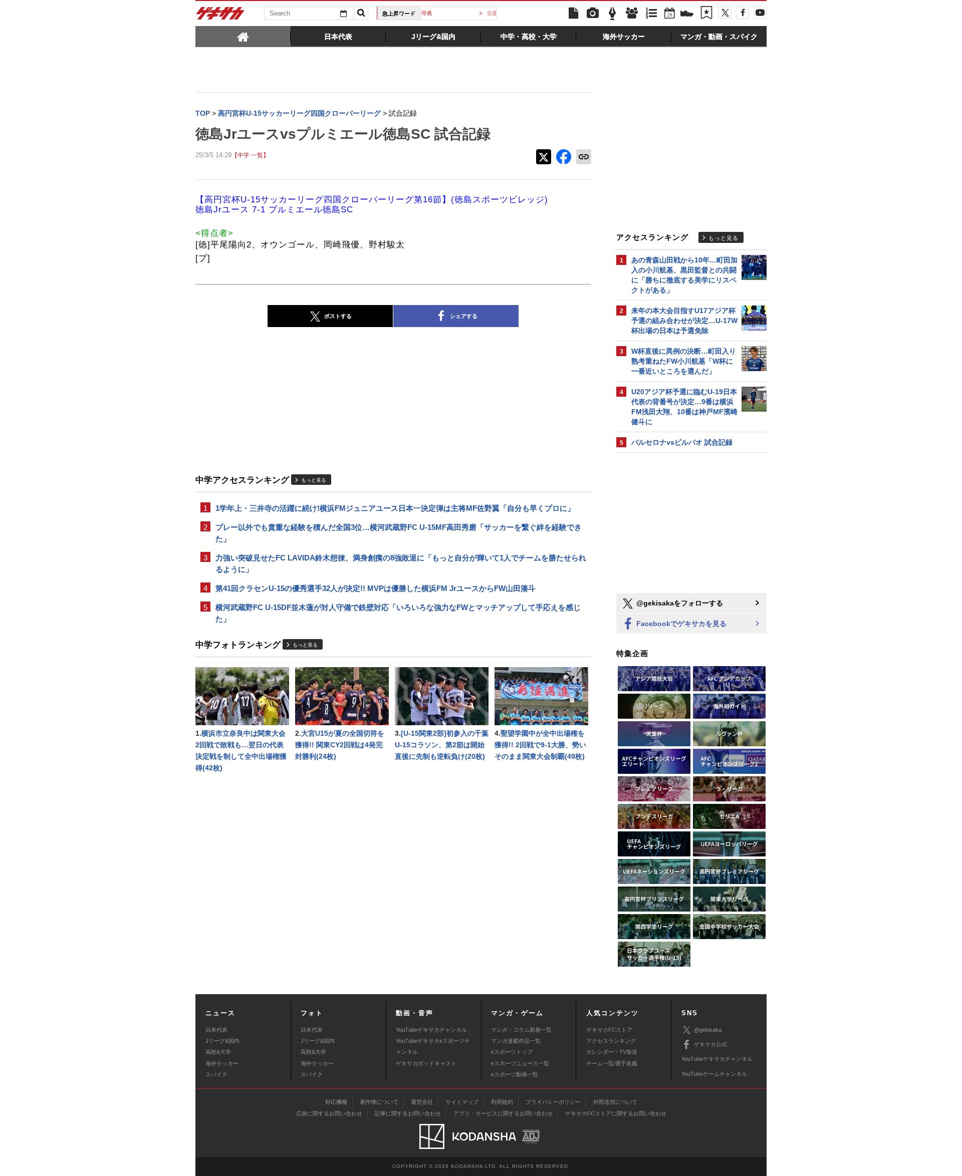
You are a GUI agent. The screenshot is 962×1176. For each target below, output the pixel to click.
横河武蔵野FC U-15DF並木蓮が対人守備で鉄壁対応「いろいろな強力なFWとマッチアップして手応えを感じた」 (398, 613)
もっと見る (313, 480)
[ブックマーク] (706, 13)
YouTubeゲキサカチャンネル (431, 1030)
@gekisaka (708, 1030)
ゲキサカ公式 (710, 1044)
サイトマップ (461, 1102)
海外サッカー (221, 1063)
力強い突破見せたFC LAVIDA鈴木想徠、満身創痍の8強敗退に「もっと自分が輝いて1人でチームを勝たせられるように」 (400, 563)
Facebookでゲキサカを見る (680, 624)
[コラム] (612, 13)
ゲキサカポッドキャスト (426, 1063)
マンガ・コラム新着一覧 (521, 1030)
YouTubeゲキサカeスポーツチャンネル (433, 1046)
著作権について (379, 1102)
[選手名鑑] (631, 13)
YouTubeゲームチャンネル (714, 1074)
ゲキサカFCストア (609, 1030)
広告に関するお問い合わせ (329, 1113)
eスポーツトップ (512, 1052)
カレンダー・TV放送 (611, 1052)
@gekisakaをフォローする (678, 603)
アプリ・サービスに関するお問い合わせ (503, 1113)
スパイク (216, 1074)
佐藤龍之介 (462, 13)
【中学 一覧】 (250, 155)
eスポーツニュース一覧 (520, 1063)
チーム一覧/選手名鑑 (611, 1063)
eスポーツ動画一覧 (514, 1074)
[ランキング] (651, 13)
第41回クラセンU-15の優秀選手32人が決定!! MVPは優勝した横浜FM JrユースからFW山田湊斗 (375, 588)
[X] (725, 12)
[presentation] (243, 36)
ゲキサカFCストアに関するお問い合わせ (615, 1113)
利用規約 (502, 1102)
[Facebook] (742, 12)
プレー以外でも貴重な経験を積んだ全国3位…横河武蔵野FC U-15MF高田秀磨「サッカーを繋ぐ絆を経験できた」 (398, 533)
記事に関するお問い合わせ (408, 1113)
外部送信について (615, 1102)
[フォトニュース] (592, 13)
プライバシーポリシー (553, 1102)
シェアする (463, 316)
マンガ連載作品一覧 (516, 1041)
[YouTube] (760, 12)
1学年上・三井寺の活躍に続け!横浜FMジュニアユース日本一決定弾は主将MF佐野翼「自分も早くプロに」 (395, 508)
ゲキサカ (220, 16)
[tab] (243, 36)
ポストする (338, 316)
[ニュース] (573, 13)
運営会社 (422, 1102)
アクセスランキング (611, 1041)
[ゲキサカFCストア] (686, 14)
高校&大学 (218, 1052)
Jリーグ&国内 (222, 1041)
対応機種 (336, 1102)
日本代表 (216, 1030)
